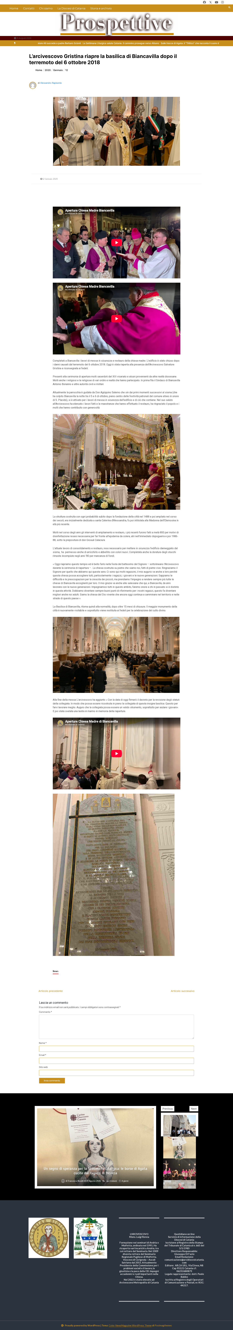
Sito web (43, 1067)
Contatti (28, 8)
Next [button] (194, 1108)
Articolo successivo (182, 991)
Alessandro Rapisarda (50, 83)
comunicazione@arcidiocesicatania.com (184, 1261)
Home (14, 8)
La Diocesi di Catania (71, 8)
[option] (93, 43)
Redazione (75, 1181)
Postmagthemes (163, 1325)
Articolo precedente (51, 991)
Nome (43, 1043)
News (55, 971)
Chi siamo (46, 8)
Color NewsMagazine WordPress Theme (130, 1325)
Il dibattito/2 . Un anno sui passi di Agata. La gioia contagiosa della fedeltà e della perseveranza (95, 1170)
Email (42, 1055)
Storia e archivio (101, 8)
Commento (45, 1012)
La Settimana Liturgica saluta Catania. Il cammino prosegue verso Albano (93, 43)
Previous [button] (167, 1108)
